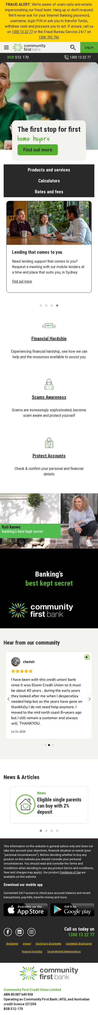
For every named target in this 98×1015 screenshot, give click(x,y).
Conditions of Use (70, 872)
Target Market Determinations (64, 951)
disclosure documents (48, 943)
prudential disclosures (79, 943)
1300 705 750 (49, 37)
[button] (41, 305)
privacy (27, 943)
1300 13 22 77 (22, 32)
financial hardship (32, 951)
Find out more (37, 150)
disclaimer (12, 943)
